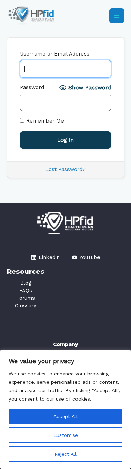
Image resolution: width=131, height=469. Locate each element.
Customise (65, 435)
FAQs (25, 290)
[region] (65, 409)
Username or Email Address (54, 54)
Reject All (65, 454)
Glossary (25, 305)
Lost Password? (65, 169)
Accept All (65, 416)
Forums (25, 298)
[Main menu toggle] (116, 15)
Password (32, 87)
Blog (25, 283)
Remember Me (44, 121)
